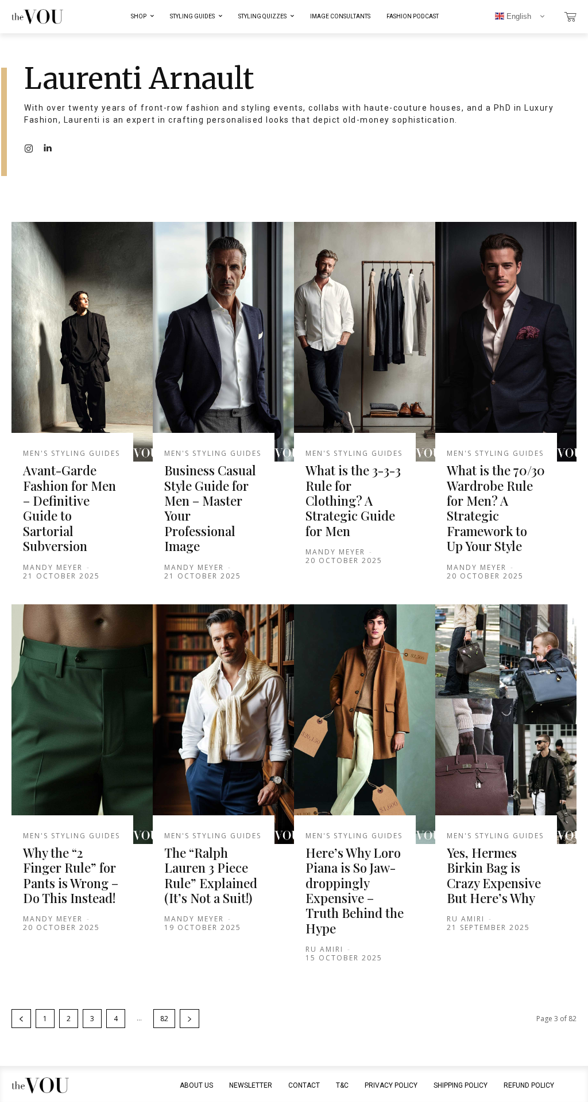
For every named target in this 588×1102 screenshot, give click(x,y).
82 (164, 1018)
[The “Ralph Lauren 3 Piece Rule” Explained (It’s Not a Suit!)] (223, 724)
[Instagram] (28, 148)
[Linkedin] (47, 148)
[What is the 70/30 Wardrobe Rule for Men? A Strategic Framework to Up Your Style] (506, 342)
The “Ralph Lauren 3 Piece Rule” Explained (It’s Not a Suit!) (210, 875)
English (517, 16)
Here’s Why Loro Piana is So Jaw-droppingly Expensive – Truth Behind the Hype (354, 890)
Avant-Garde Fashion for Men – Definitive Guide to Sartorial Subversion (69, 508)
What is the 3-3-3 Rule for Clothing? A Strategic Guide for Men (353, 501)
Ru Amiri (324, 949)
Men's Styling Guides (71, 453)
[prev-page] (21, 1018)
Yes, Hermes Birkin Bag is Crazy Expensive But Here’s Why (494, 875)
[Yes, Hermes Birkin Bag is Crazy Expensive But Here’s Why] (506, 724)
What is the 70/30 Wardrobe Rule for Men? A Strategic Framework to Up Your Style (496, 508)
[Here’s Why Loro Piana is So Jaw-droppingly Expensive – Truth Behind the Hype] (364, 724)
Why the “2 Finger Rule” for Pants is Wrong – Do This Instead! (70, 875)
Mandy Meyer (53, 567)
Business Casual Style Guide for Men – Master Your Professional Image (210, 508)
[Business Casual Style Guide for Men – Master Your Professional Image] (223, 342)
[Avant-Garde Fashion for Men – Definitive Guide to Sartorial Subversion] (82, 342)
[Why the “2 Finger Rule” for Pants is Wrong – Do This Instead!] (82, 724)
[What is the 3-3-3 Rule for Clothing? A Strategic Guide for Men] (364, 342)
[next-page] (189, 1018)
